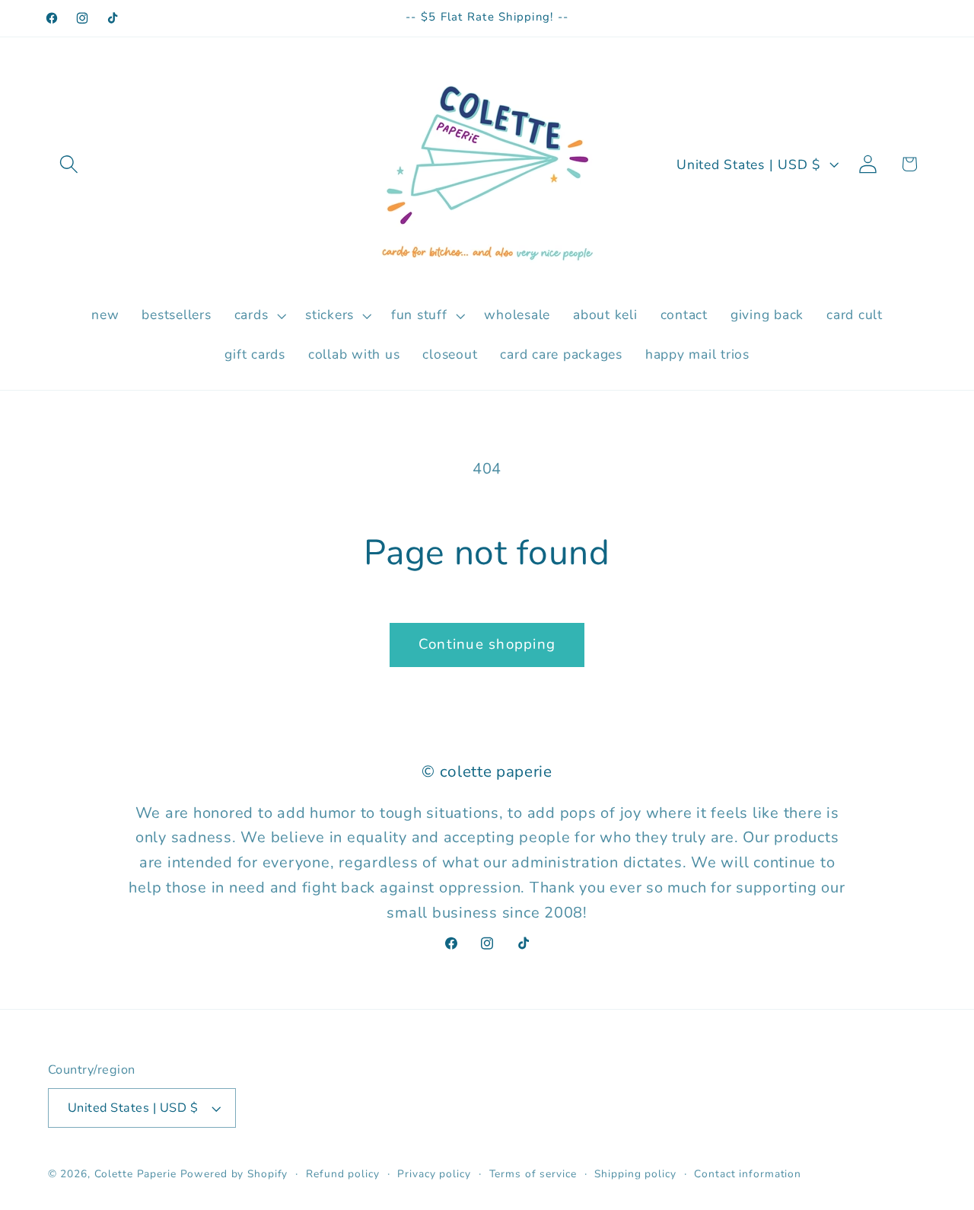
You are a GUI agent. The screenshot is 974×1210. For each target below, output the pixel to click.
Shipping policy (635, 1174)
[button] (69, 164)
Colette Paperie (135, 1174)
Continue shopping (487, 644)
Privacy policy (433, 1174)
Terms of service (533, 1174)
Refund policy (342, 1174)
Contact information (747, 1174)
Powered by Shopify (234, 1174)
